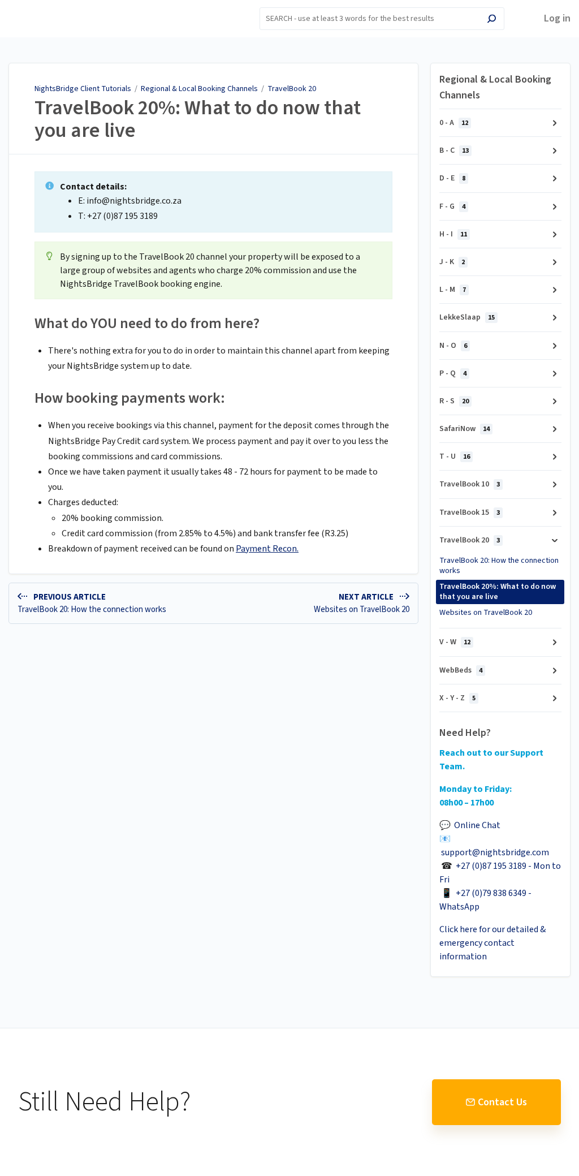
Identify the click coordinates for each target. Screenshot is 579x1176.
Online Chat (477, 825)
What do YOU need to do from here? (147, 323)
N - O (453, 345)
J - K (452, 262)
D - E (452, 178)
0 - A (453, 122)
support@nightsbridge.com (495, 852)
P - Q (452, 373)
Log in (557, 18)
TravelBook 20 (291, 88)
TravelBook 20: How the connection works (499, 565)
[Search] (491, 20)
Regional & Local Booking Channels (199, 88)
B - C (454, 150)
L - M (452, 289)
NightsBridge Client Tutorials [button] (53, 13)
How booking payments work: (129, 397)
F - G (452, 206)
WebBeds (460, 670)
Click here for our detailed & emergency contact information (492, 943)
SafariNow (464, 428)
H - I (453, 234)
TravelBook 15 (469, 512)
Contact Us (502, 1102)
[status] (213, 201)
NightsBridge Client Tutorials (82, 88)
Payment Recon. (267, 548)
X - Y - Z (457, 698)
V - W (454, 642)
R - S (454, 401)
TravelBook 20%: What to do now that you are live (197, 119)
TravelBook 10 (469, 484)
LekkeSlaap (467, 317)
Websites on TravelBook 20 (485, 612)
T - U (454, 456)
